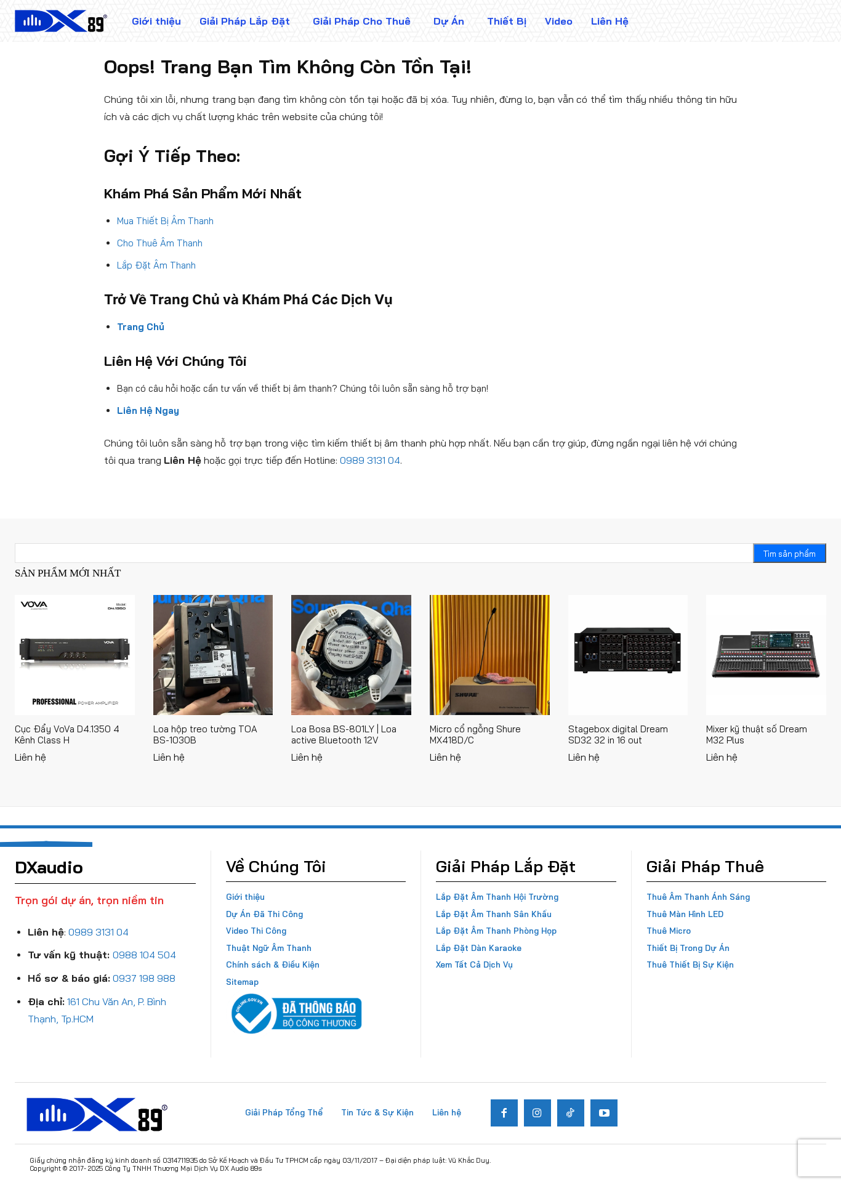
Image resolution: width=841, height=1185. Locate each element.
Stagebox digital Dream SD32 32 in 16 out (618, 734)
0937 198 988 (144, 978)
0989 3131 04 (370, 460)
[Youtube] (604, 1112)
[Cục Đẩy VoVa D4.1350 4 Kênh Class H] (75, 655)
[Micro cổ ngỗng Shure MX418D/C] (490, 655)
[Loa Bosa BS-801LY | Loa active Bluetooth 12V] (351, 655)
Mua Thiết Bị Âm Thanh (165, 221)
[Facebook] (504, 1112)
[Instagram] (537, 1112)
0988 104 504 (144, 954)
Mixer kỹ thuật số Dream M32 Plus (756, 734)
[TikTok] (570, 1112)
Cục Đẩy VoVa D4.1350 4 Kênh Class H (67, 734)
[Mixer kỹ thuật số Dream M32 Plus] (766, 655)
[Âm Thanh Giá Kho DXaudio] (61, 21)
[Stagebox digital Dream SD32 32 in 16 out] (628, 655)
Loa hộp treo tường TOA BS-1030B (205, 734)
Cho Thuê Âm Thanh (160, 243)
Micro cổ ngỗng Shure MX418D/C (475, 734)
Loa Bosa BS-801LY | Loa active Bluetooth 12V (343, 734)
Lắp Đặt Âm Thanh (156, 265)
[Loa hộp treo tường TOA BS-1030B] (213, 655)
